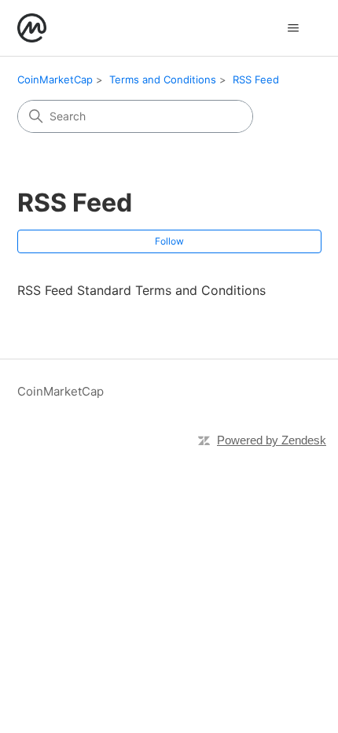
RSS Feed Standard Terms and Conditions (141, 290)
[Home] (31, 27)
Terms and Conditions (162, 79)
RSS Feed (256, 79)
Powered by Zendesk (271, 440)
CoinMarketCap (55, 79)
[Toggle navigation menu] (293, 28)
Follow (169, 241)
